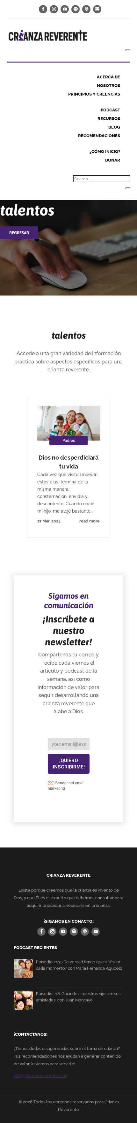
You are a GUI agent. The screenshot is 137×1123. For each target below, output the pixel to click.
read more (89, 521)
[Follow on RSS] (97, 9)
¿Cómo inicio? (105, 151)
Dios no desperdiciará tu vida (68, 462)
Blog (114, 127)
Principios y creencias (94, 94)
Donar (112, 160)
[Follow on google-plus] (86, 9)
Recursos (108, 118)
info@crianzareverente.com (41, 1075)
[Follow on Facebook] (43, 9)
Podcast (110, 110)
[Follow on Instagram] (54, 9)
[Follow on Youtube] (65, 9)
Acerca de (108, 77)
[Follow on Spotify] (75, 9)
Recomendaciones (99, 135)
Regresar (19, 232)
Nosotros (108, 85)
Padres (68, 440)
